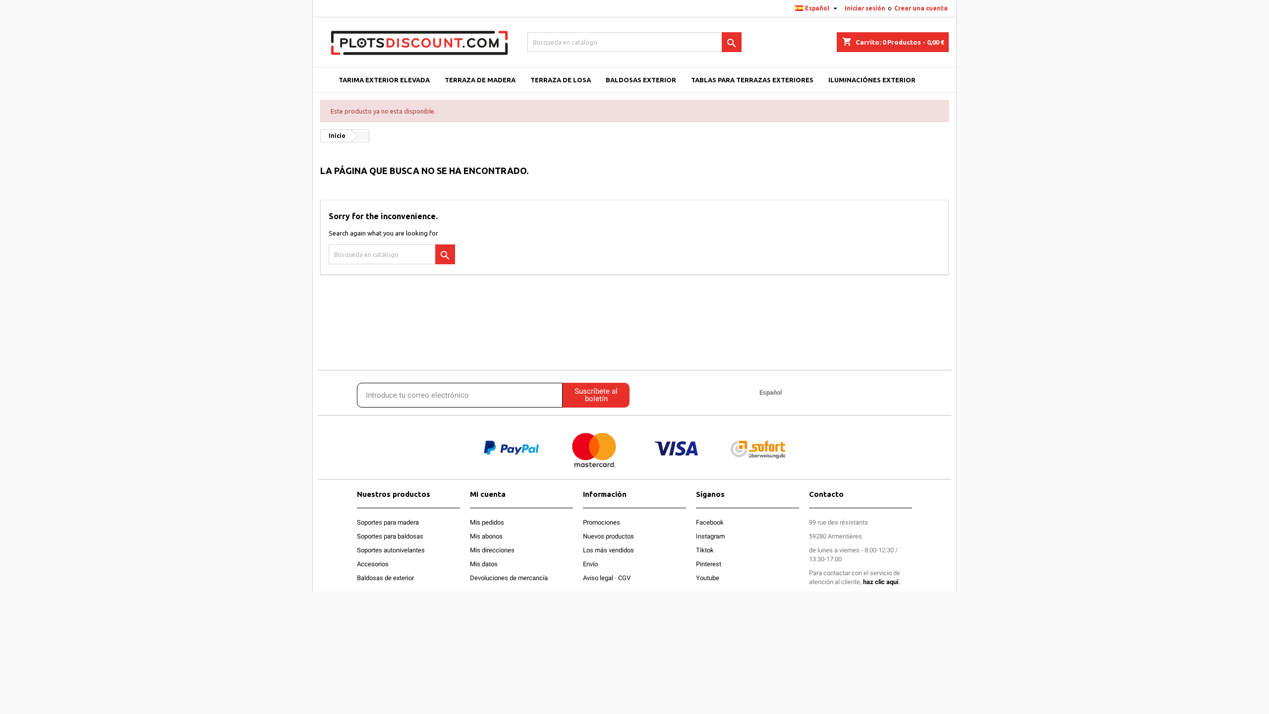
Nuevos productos (608, 536)
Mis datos (484, 564)
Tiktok (705, 550)
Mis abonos (486, 536)
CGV (624, 578)
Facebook (710, 522)
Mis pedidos (487, 522)
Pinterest (708, 564)
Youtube (707, 578)
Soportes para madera (388, 522)
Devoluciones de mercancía (509, 578)
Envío (590, 564)
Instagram (710, 536)
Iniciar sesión (865, 8)
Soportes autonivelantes (391, 550)
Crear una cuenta (921, 8)
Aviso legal (598, 578)
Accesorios (373, 564)
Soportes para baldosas (390, 536)
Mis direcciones (492, 550)
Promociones (601, 522)
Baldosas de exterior (385, 578)
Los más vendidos (608, 550)
